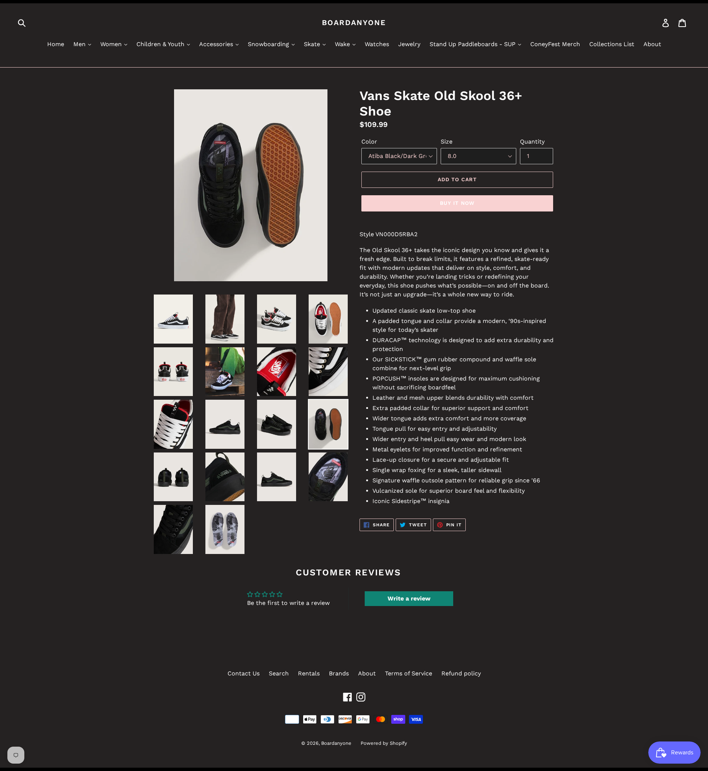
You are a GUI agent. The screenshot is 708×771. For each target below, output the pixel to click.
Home (55, 44)
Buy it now (457, 203)
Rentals (309, 673)
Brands (339, 673)
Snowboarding (269, 44)
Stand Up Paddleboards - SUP (473, 44)
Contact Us (244, 673)
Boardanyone (354, 22)
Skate (313, 44)
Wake (343, 44)
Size (446, 141)
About (652, 44)
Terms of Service (408, 673)
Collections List (611, 44)
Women (112, 44)
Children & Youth (161, 44)
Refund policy (461, 673)
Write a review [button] (409, 598)
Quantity (532, 141)
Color (369, 141)
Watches (377, 44)
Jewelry (409, 44)
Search (279, 673)
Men (80, 44)
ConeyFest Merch (555, 44)
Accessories (217, 44)
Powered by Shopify (384, 743)
